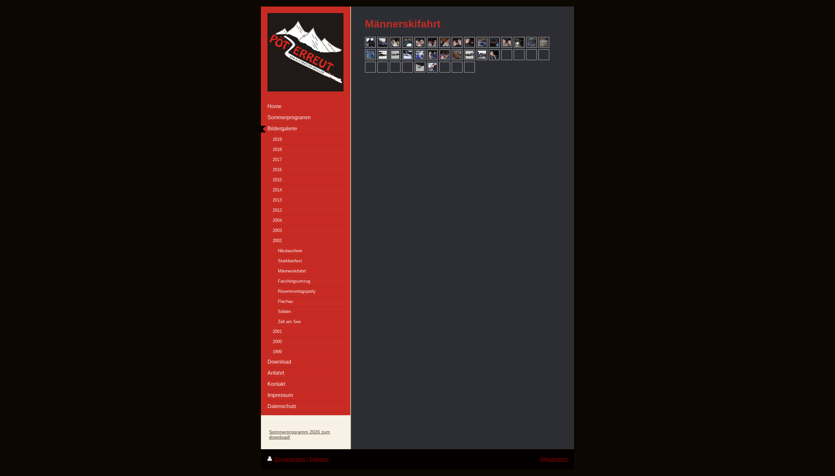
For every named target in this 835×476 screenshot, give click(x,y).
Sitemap (318, 459)
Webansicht (554, 459)
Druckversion (290, 459)
